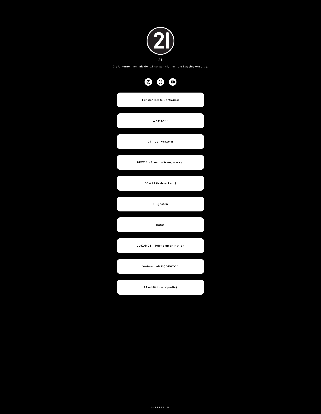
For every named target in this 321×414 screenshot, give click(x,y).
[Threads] (160, 82)
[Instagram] (148, 82)
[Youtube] (172, 82)
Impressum (160, 407)
